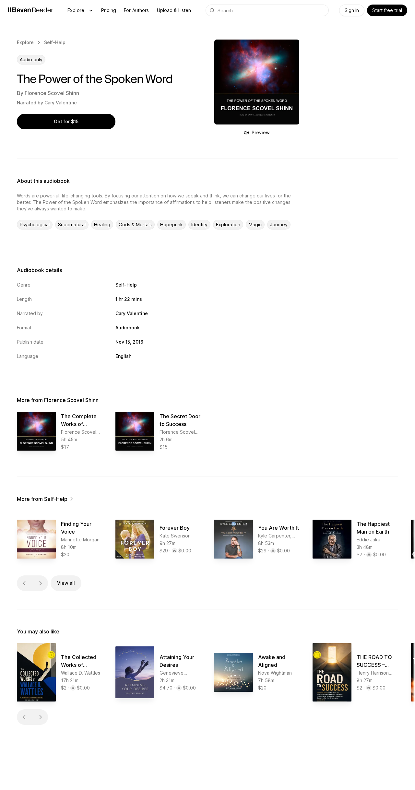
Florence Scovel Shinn (52, 93)
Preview (261, 132)
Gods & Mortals (135, 224)
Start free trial (387, 10)
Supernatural (72, 224)
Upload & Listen (174, 10)
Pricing (108, 10)
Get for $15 (66, 121)
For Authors (136, 10)
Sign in (352, 10)
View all (66, 583)
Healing (102, 224)
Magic (255, 224)
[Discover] (90, 10)
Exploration (228, 224)
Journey (279, 224)
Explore (75, 10)
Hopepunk (171, 224)
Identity (199, 224)
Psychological (35, 224)
